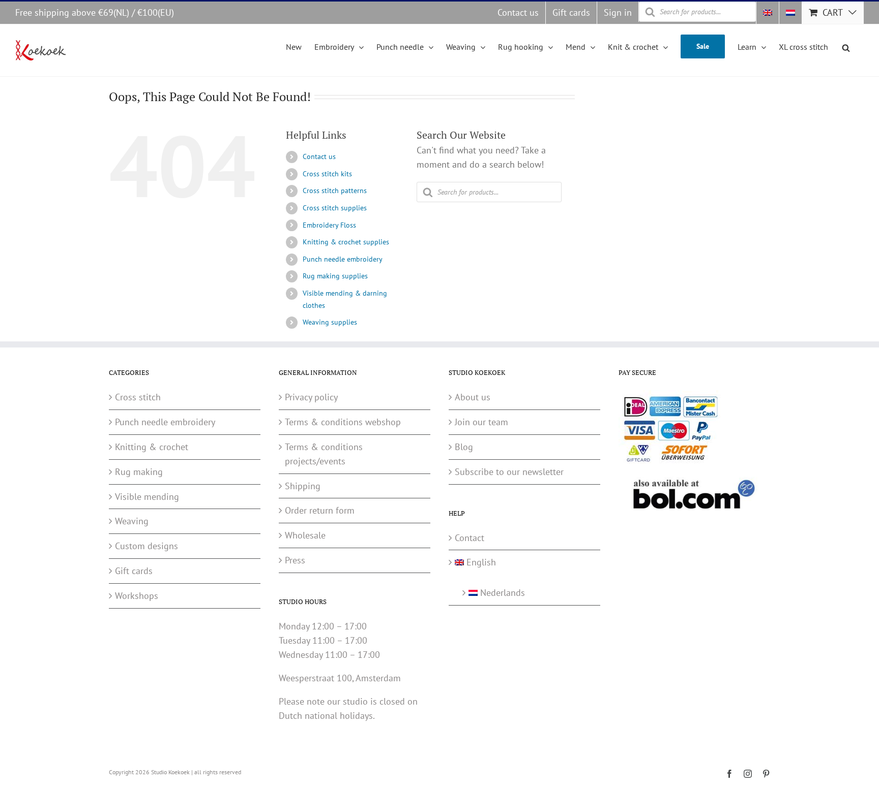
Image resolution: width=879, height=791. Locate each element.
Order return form (320, 510)
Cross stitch (138, 397)
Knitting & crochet (151, 447)
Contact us (319, 156)
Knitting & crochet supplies (346, 241)
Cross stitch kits (327, 173)
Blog (464, 447)
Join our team (481, 422)
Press (295, 560)
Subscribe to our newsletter (509, 472)
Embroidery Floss (329, 225)
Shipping (302, 486)
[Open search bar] (846, 46)
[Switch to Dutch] (790, 13)
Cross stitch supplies (335, 207)
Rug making (139, 472)
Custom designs (146, 546)
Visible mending (147, 496)
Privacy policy (311, 397)
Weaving (132, 521)
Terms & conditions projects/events (324, 454)
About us (472, 397)
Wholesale (305, 535)
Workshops (136, 596)
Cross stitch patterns (335, 190)
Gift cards (134, 571)
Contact (469, 538)
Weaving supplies (330, 322)
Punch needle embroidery (343, 259)
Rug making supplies (335, 275)
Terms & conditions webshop (343, 422)
